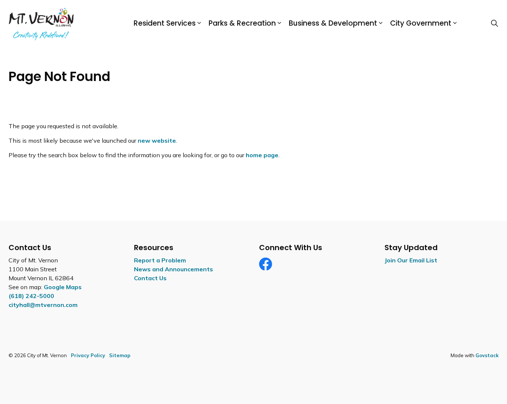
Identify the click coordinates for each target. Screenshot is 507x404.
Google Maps (63, 287)
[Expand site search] (494, 23)
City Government (420, 23)
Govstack (486, 355)
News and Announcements (173, 269)
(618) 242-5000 (31, 296)
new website (157, 140)
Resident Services (165, 23)
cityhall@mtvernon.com (43, 304)
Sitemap (119, 355)
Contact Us (150, 278)
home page (262, 155)
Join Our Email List (411, 260)
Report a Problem (160, 260)
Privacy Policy (88, 355)
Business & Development (333, 23)
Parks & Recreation (242, 23)
